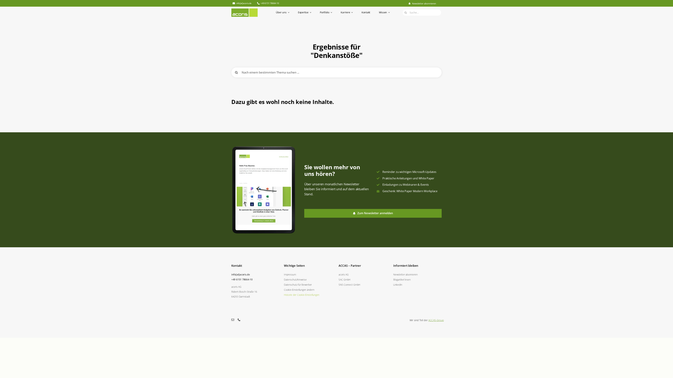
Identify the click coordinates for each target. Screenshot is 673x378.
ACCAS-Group (436, 320)
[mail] (232, 319)
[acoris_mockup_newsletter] (263, 147)
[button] (309, 289)
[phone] (239, 319)
